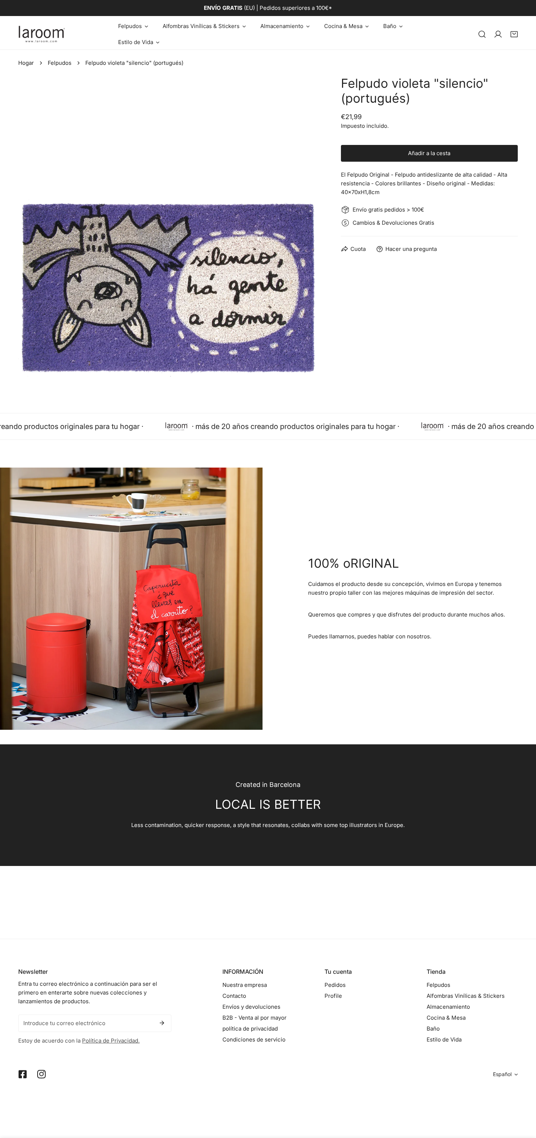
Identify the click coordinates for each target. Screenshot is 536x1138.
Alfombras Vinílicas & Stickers (466, 995)
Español (502, 1074)
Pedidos (335, 984)
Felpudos (59, 62)
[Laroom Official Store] (42, 34)
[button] (133, 26)
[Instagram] (41, 1074)
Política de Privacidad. (111, 1040)
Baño (433, 1028)
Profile (333, 995)
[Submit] (162, 1023)
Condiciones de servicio (254, 1039)
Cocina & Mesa (446, 1017)
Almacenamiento (448, 1006)
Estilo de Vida (444, 1039)
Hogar (26, 62)
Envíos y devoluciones (251, 1006)
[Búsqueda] (482, 34)
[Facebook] (22, 1074)
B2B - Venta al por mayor (254, 1017)
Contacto (234, 995)
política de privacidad (250, 1028)
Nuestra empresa (244, 984)
